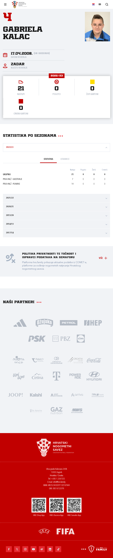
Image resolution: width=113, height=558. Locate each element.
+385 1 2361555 (58, 479)
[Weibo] (42, 549)
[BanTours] (97, 395)
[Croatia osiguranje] (56, 360)
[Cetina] (37, 376)
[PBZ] (61, 338)
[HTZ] (18, 360)
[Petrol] (68, 322)
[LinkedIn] (50, 549)
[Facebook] (9, 549)
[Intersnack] (18, 376)
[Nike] (20, 322)
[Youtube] (33, 549)
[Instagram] (25, 549)
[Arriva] (77, 395)
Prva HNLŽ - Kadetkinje (12, 179)
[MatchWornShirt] (77, 410)
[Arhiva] (107, 4)
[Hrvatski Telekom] (56, 376)
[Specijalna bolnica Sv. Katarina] (36, 410)
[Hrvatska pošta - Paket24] (37, 360)
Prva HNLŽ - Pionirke (11, 184)
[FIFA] (66, 531)
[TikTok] (58, 549)
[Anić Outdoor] (56, 395)
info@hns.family (59, 482)
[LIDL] (80, 338)
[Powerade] (75, 376)
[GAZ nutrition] (56, 410)
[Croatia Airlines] (75, 360)
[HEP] (93, 322)
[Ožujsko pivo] (44, 322)
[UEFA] (44, 531)
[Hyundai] (94, 376)
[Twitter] (17, 549)
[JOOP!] (15, 395)
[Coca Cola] (94, 360)
